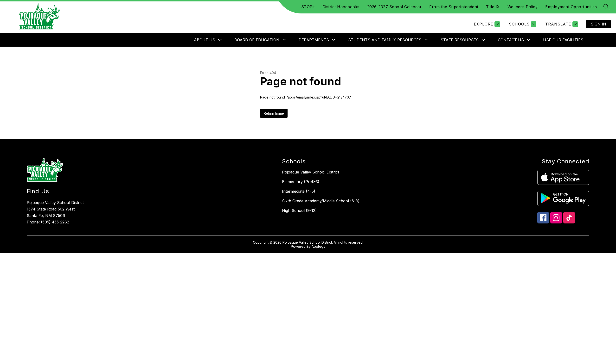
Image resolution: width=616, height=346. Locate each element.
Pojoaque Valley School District (310, 172)
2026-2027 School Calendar (394, 6)
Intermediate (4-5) (298, 191)
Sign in (598, 24)
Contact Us (511, 39)
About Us (204, 39)
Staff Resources (460, 39)
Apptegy (318, 246)
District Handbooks (340, 6)
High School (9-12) (299, 210)
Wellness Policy (522, 6)
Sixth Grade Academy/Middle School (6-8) (320, 200)
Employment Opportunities (571, 6)
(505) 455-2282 (55, 222)
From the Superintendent (453, 6)
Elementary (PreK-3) (300, 181)
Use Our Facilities (563, 39)
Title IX (493, 6)
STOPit (308, 6)
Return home (274, 113)
